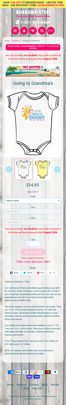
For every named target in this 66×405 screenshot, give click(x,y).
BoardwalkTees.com (32, 396)
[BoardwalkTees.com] (33, 15)
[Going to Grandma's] (23, 169)
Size (33, 207)
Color (33, 218)
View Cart (37, 388)
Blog (26, 388)
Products (16, 41)
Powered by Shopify (33, 399)
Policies (55, 384)
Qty (33, 239)
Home (7, 41)
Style (33, 196)
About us (22, 384)
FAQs (45, 384)
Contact (34, 384)
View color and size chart (33, 261)
